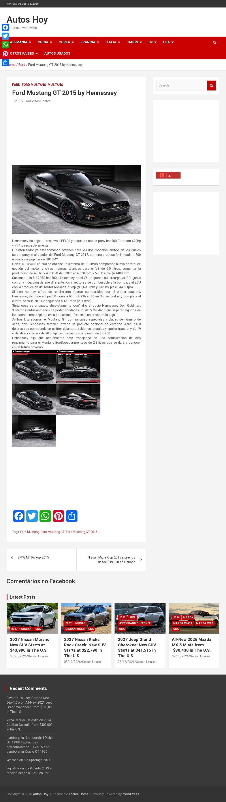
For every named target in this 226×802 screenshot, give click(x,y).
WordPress (131, 794)
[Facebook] (5, 27)
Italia (111, 42)
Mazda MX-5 (204, 623)
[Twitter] (5, 36)
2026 (176, 617)
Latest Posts (23, 597)
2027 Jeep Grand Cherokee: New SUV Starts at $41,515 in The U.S (137, 647)
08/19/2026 (72, 662)
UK (151, 42)
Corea (64, 42)
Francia (88, 42)
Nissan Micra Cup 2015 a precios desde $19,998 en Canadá (111, 559)
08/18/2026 (126, 662)
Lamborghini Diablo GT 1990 (27, 752)
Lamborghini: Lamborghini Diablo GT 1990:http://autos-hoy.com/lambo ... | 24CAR (30, 742)
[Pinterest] (5, 53)
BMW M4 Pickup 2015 (33, 557)
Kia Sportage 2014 (37, 760)
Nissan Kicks (75, 629)
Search (211, 85)
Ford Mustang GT (53, 532)
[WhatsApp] (5, 45)
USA (166, 42)
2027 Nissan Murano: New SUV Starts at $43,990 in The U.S (30, 645)
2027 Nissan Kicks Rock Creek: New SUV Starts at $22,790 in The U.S (85, 647)
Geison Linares (40, 101)
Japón (132, 42)
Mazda (188, 617)
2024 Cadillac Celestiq (22, 720)
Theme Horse (79, 794)
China (43, 42)
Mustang (55, 85)
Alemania (18, 42)
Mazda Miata (182, 623)
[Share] (5, 62)
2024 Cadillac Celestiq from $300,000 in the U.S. (30, 724)
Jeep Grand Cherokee (135, 623)
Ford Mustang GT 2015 (82, 532)
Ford (16, 85)
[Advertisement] (76, 133)
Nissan (26, 629)
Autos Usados (57, 53)
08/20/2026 (18, 656)
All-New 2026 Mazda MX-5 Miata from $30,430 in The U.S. (191, 645)
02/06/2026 (180, 656)
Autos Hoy (27, 20)
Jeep (132, 617)
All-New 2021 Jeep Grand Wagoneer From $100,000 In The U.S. (30, 707)
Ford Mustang (34, 85)
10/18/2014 (20, 101)
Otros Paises (22, 53)
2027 (14, 629)
